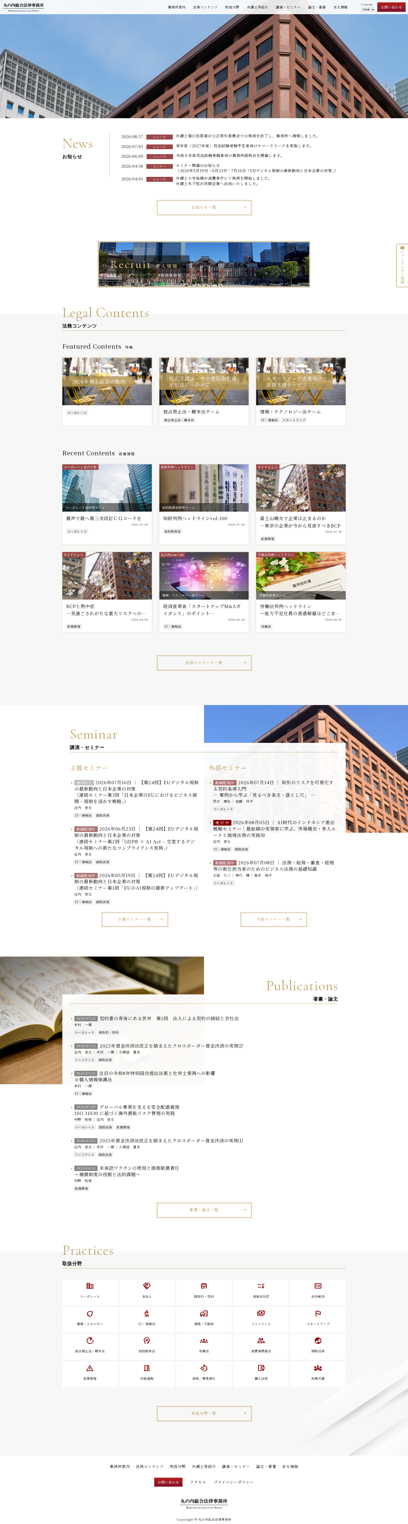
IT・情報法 (269, 420)
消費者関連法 (261, 1344)
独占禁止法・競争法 (179, 420)
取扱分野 (232, 6)
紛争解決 (318, 1290)
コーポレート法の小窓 (80, 467)
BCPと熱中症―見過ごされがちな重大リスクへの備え (106, 613)
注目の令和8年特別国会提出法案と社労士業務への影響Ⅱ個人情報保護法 (144, 1076)
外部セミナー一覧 (273, 919)
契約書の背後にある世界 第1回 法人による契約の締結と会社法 (157, 1018)
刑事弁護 (318, 1372)
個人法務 (261, 1372)
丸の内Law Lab (172, 555)
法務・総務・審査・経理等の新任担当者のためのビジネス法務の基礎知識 (273, 865)
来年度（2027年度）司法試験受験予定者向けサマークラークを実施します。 (245, 145)
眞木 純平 (263, 875)
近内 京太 (83, 807)
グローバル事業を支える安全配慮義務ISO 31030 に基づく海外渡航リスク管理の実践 (126, 1110)
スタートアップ (294, 420)
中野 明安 (83, 1119)
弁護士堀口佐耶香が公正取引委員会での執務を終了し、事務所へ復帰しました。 (248, 136)
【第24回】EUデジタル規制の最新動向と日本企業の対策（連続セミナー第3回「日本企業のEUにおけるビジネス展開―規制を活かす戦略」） (136, 792)
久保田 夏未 (129, 1051)
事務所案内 (177, 6)
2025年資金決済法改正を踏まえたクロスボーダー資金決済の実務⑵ (159, 1045)
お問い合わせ (391, 6)
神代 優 (242, 875)
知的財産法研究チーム (178, 507)
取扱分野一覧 (204, 1413)
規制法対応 (261, 1290)
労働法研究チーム (272, 595)
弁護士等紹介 (257, 6)
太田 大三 (222, 875)
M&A (147, 1290)
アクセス (198, 1482)
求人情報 (340, 6)
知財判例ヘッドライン (177, 467)
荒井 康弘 (222, 801)
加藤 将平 (244, 801)
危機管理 (267, 538)
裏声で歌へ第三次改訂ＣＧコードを (104, 518)
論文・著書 (317, 6)
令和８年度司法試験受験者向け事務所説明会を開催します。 (230, 155)
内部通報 (146, 1372)
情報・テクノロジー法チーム (183, 595)
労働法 (266, 626)
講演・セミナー (288, 6)
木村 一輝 (83, 1024)
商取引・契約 (109, 1032)
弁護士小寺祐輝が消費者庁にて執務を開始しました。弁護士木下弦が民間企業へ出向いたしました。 (224, 180)
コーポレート (77, 412)
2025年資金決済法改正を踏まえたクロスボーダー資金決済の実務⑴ (159, 1140)
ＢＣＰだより (268, 467)
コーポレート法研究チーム (85, 507)
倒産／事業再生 (204, 1372)
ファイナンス (84, 1060)
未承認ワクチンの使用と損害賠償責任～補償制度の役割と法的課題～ (126, 1171)
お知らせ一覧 (204, 207)
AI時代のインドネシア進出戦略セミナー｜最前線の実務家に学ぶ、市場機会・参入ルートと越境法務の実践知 (274, 828)
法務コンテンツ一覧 (203, 662)
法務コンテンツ (205, 6)
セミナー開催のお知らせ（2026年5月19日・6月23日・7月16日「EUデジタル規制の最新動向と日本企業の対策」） (257, 168)
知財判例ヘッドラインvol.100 (195, 518)
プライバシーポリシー (234, 1482)
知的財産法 (172, 531)
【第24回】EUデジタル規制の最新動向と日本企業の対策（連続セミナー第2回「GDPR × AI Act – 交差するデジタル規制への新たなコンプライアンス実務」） (136, 838)
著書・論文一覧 (203, 1209)
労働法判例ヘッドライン (276, 555)
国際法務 (102, 815)
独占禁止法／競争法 (90, 1344)
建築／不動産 (204, 1317)
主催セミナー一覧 (134, 919)
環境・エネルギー (90, 1317)
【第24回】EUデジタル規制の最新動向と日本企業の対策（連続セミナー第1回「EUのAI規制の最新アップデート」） (137, 881)
